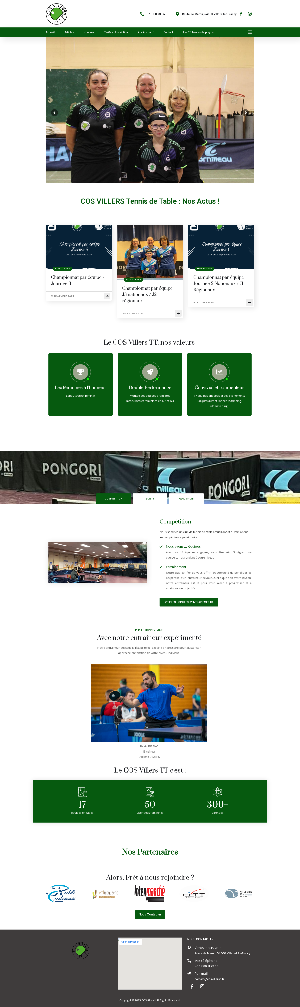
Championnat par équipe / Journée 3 (78, 281)
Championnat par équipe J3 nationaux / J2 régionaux (147, 295)
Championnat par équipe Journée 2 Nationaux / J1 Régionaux (218, 284)
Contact (168, 32)
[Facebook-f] (241, 13)
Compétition (113, 498)
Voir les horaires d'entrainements (189, 602)
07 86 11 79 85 (156, 14)
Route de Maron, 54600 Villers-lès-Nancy (209, 14)
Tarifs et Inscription (116, 32)
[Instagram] (249, 13)
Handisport (186, 498)
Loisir (150, 498)
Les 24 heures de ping (197, 32)
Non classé (62, 268)
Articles (69, 32)
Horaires (89, 32)
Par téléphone (206, 960)
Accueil (50, 32)
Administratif (145, 32)
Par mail (201, 973)
